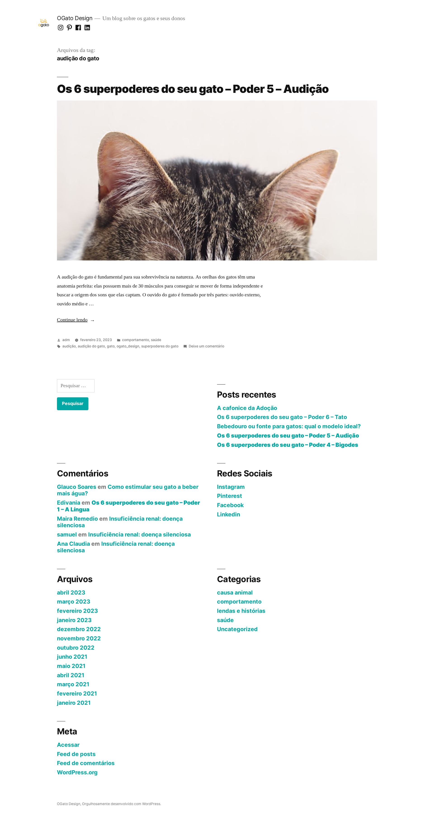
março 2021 (73, 684)
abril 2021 (70, 675)
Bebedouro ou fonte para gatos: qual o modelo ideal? (289, 426)
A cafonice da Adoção (247, 408)
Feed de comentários (86, 763)
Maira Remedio (77, 518)
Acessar (68, 744)
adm (66, 340)
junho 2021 (72, 656)
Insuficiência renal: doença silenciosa (120, 522)
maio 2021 (71, 666)
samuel (67, 534)
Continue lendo (76, 320)
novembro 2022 (79, 638)
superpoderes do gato (159, 346)
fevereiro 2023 (77, 610)
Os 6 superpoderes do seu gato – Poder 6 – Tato (282, 417)
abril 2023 (71, 592)
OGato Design (74, 18)
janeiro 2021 (74, 702)
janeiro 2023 (74, 620)
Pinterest (229, 495)
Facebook (230, 505)
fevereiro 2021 (77, 693)
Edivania (68, 502)
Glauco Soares (76, 486)
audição (69, 346)
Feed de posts (76, 754)
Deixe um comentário (206, 346)
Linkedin (228, 514)
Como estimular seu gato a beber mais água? (127, 490)
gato (111, 346)
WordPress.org (77, 772)
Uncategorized (237, 629)
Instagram (231, 486)
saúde (156, 340)
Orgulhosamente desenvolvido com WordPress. (121, 804)
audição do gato (91, 346)
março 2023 (73, 601)
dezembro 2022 (79, 629)
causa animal (235, 592)
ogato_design (128, 346)
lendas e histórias (241, 610)
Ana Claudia (73, 543)
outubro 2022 (75, 647)
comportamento (135, 340)
